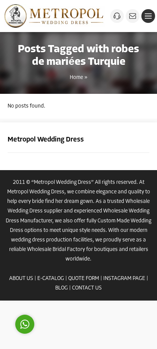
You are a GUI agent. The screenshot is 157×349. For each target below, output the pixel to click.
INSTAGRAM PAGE (124, 278)
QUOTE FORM (83, 278)
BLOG (61, 288)
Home (76, 77)
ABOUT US (21, 278)
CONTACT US (87, 288)
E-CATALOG (50, 278)
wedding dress (28, 240)
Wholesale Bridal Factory (56, 250)
